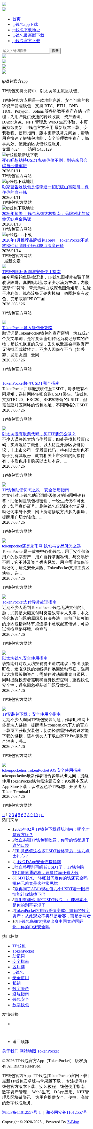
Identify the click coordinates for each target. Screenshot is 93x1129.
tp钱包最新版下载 (28, 35)
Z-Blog (73, 1122)
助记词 (18, 956)
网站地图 (28, 1051)
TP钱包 (19, 946)
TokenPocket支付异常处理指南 (29, 602)
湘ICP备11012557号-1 (22, 1112)
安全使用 (20, 978)
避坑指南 (20, 994)
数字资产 (20, 988)
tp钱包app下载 (25, 24)
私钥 (16, 983)
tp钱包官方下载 (26, 40)
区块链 (18, 967)
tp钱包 (18, 972)
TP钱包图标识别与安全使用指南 (31, 271)
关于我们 (10, 1051)
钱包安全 (20, 999)
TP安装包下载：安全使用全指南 (31, 714)
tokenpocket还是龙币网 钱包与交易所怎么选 (41, 546)
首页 (16, 19)
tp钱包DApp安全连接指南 (37, 862)
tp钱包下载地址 (26, 30)
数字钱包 (20, 1005)
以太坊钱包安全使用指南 (25, 658)
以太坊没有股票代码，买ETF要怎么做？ (39, 434)
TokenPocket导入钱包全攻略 (27, 328)
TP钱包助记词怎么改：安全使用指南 (35, 490)
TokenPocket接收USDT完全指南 (30, 383)
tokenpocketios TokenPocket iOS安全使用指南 (41, 770)
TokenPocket (23, 951)
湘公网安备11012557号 (66, 1112)
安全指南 (20, 961)
